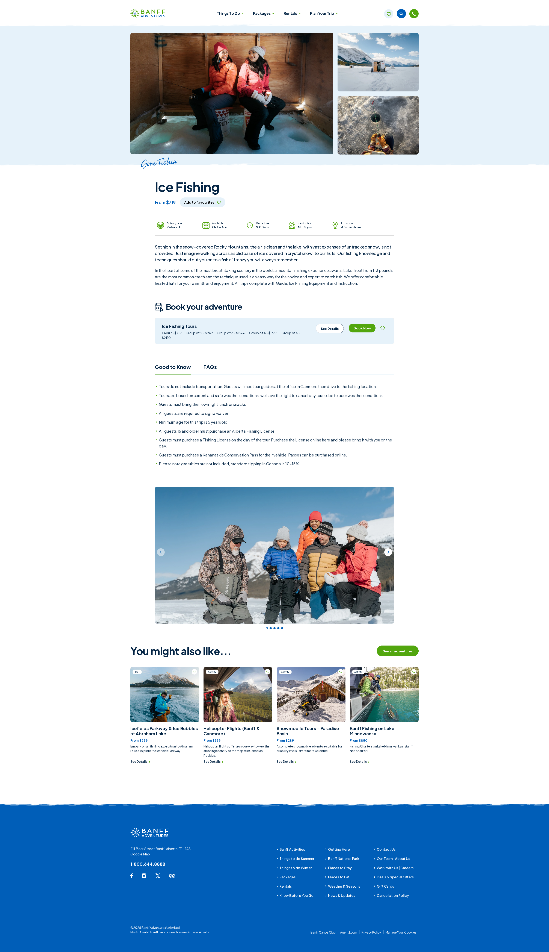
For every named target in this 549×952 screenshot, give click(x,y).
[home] (147, 13)
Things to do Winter (295, 868)
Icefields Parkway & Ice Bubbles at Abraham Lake (164, 731)
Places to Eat (339, 877)
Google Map (140, 854)
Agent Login (348, 932)
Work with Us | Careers (395, 868)
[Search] (401, 13)
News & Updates (341, 895)
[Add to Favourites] (382, 328)
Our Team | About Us (393, 858)
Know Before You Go (296, 895)
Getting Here (339, 849)
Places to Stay (340, 868)
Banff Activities (292, 849)
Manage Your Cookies (401, 932)
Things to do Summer (296, 858)
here (326, 439)
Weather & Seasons (344, 886)
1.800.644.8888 (147, 864)
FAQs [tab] (210, 367)
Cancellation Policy (393, 895)
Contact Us (386, 849)
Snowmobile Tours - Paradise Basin (308, 731)
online (340, 454)
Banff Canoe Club (323, 932)
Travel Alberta (199, 932)
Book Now (362, 328)
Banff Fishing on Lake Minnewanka (372, 731)
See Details (330, 328)
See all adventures (398, 651)
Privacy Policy (371, 932)
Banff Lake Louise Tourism (168, 932)
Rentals (291, 13)
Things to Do (229, 13)
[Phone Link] (414, 13)
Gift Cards (385, 886)
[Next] (388, 552)
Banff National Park (343, 858)
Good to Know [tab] (173, 367)
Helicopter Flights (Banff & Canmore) (232, 731)
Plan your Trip (322, 13)
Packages (262, 13)
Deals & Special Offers (395, 877)
